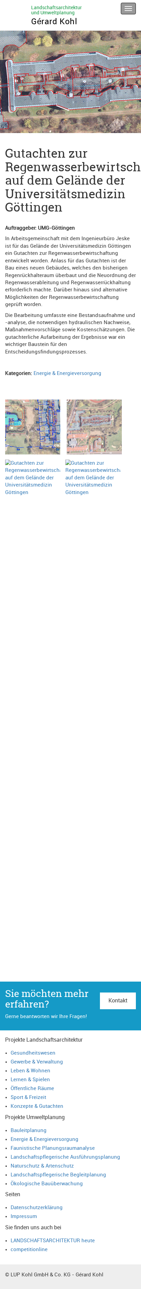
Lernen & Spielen (30, 1080)
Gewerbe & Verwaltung (37, 1062)
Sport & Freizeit (28, 1097)
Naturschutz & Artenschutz (42, 1166)
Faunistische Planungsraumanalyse (53, 1148)
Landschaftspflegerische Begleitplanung (58, 1175)
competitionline (29, 1249)
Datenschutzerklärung (37, 1208)
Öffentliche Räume (32, 1088)
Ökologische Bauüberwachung (47, 1184)
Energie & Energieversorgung (67, 373)
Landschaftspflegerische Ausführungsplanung (65, 1157)
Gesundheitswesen (33, 1053)
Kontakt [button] (117, 1001)
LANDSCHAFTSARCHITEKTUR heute (53, 1241)
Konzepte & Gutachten (37, 1106)
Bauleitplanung (29, 1130)
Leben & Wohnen (30, 1071)
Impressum (24, 1216)
